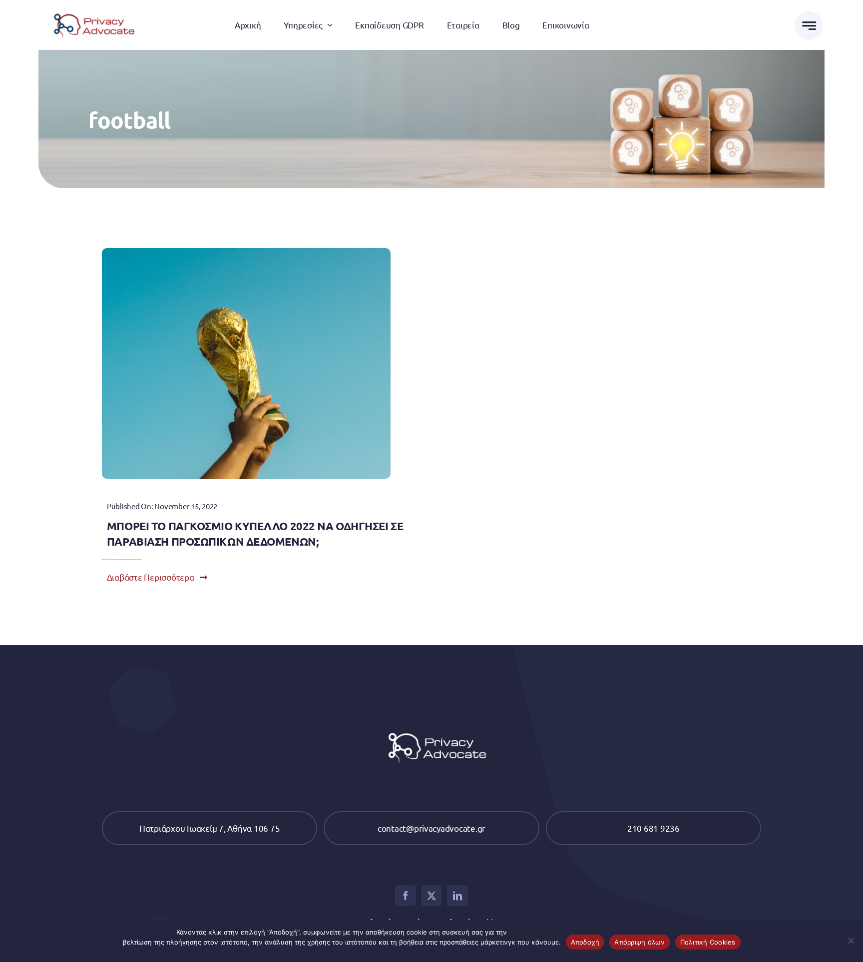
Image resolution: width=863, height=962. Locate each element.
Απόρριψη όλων (639, 942)
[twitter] (431, 895)
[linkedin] (457, 895)
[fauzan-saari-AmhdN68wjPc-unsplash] (246, 252)
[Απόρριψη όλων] (851, 941)
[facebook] (405, 895)
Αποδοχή (585, 942)
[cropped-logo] (91, 10)
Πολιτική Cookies (708, 942)
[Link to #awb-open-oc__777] (809, 25)
